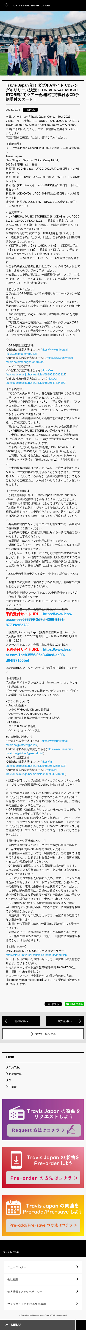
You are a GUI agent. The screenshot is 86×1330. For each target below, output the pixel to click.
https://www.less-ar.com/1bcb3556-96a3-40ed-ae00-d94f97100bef (39, 655)
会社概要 (12, 1279)
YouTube (14, 1067)
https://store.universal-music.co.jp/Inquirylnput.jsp (36, 955)
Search (70, 5)
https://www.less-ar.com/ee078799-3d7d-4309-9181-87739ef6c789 (39, 619)
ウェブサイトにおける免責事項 (26, 1304)
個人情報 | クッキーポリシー (24, 1291)
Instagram (15, 1074)
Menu (81, 5)
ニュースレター (17, 1267)
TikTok (13, 1087)
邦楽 (16, 1252)
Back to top (81, 1325)
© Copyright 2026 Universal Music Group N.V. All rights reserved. (43, 1315)
